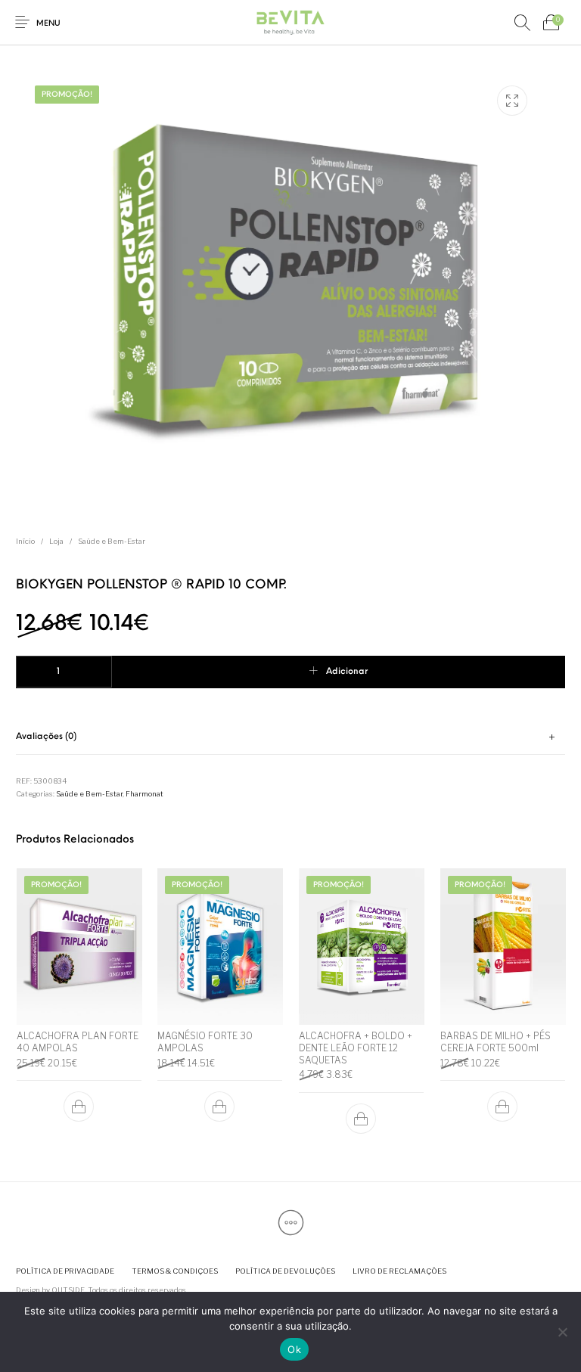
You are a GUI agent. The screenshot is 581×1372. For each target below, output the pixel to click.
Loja (56, 541)
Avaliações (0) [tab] (46, 736)
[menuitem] (65, 1271)
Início (25, 541)
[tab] (290, 738)
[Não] (562, 1331)
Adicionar (347, 671)
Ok (294, 1349)
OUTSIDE (68, 1290)
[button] (79, 1107)
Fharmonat (144, 794)
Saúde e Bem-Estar (111, 541)
